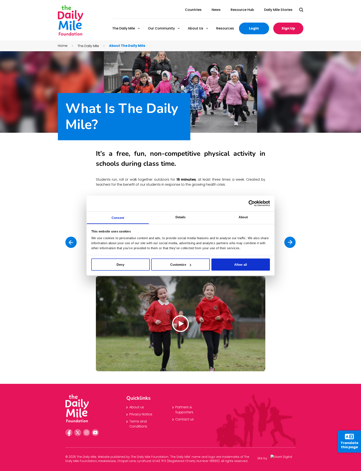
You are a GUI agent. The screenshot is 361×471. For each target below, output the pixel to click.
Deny (120, 264)
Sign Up (288, 28)
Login (254, 28)
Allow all (240, 264)
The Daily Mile (123, 28)
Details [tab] (180, 217)
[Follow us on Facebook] (68, 432)
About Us (195, 28)
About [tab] (243, 217)
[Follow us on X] (77, 432)
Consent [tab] (118, 217)
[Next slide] (290, 242)
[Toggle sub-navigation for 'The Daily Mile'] (139, 28)
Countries (193, 9)
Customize (178, 264)
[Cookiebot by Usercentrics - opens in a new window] (251, 203)
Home (62, 45)
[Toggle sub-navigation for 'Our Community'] (179, 28)
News (216, 9)
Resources (225, 28)
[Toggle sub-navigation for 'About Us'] (207, 28)
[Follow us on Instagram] (86, 432)
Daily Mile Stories (278, 9)
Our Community (161, 28)
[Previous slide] (71, 242)
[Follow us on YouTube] (95, 432)
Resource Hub (242, 9)
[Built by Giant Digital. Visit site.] (283, 458)
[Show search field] (301, 10)
